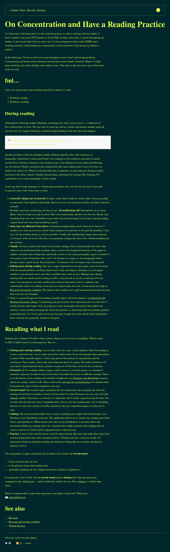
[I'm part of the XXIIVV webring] (13, 543)
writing (81, 481)
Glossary (41, 10)
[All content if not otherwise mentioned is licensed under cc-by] (6, 543)
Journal (15, 10)
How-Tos (31, 10)
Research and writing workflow (25, 290)
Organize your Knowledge (86, 378)
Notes (23, 10)
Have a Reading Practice (124, 24)
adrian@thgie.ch (17, 497)
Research (13, 517)
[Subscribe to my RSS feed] (17, 543)
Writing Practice (17, 525)
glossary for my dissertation (76, 382)
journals (14, 398)
